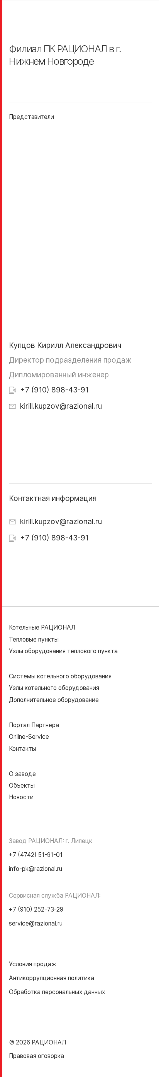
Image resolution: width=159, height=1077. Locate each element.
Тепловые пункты (34, 639)
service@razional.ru (36, 923)
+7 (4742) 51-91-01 (36, 855)
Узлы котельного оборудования (54, 688)
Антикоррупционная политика (51, 978)
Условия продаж (32, 964)
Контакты (22, 748)
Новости (21, 797)
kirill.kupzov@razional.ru (60, 406)
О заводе (22, 774)
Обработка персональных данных (57, 992)
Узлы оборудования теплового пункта (63, 651)
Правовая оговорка (36, 1056)
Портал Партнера (34, 725)
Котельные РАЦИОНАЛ (42, 627)
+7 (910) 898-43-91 (53, 389)
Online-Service (29, 736)
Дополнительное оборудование (54, 700)
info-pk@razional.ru (35, 868)
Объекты (22, 785)
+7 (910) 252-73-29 (36, 909)
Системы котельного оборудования (60, 676)
